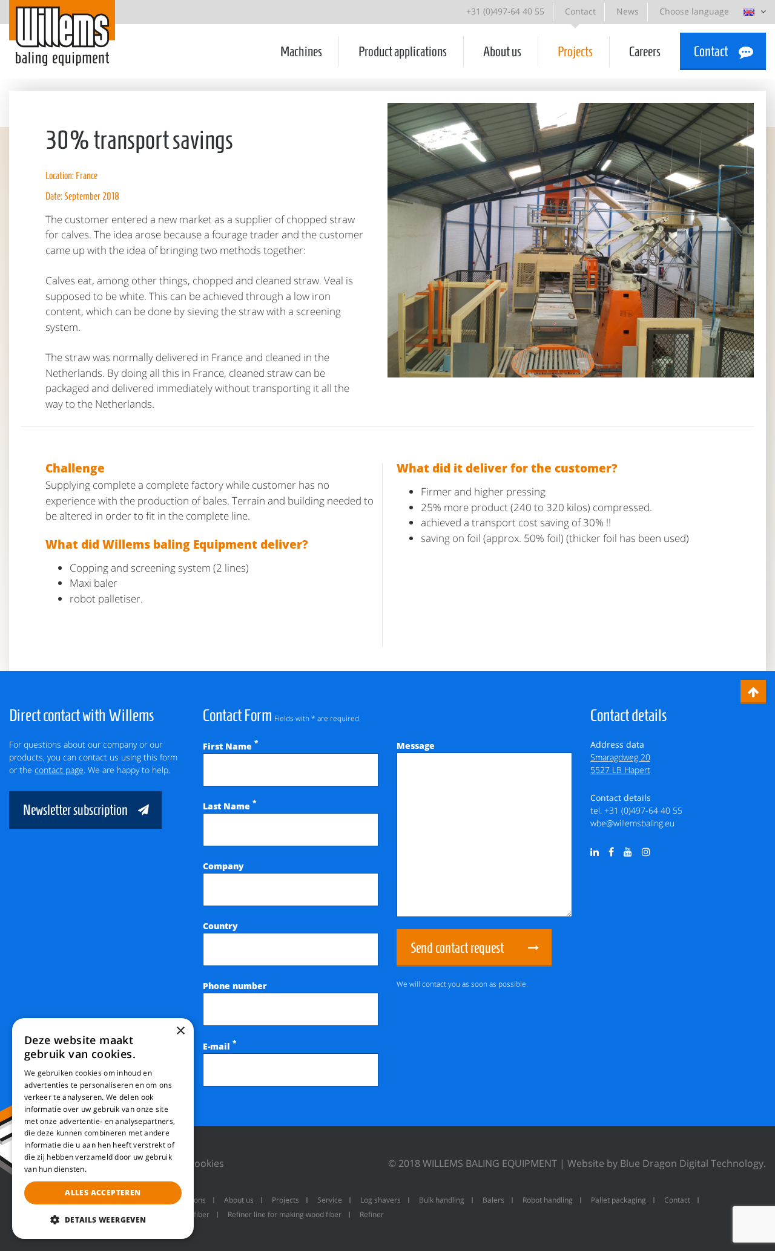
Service (329, 1200)
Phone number (235, 985)
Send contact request (457, 948)
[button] (103, 1219)
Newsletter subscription (75, 810)
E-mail (219, 1046)
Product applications (402, 51)
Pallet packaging (618, 1200)
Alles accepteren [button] (102, 1192)
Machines (301, 51)
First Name (230, 746)
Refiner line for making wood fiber (284, 1214)
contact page (59, 770)
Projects (575, 51)
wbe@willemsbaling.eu (632, 823)
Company (223, 866)
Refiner (372, 1214)
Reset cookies (193, 1163)
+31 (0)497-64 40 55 (505, 11)
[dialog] (103, 1128)
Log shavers (380, 1200)
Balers (493, 1200)
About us (502, 51)
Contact (580, 11)
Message (416, 745)
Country (220, 926)
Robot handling (548, 1200)
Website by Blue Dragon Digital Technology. (666, 1163)
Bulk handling (441, 1200)
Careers (645, 51)
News (627, 11)
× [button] (180, 1031)
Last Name (229, 806)
